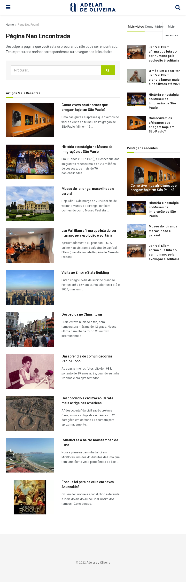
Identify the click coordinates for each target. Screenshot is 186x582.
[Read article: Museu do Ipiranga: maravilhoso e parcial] (30, 203)
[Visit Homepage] (93, 7)
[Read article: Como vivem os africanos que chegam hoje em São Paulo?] (30, 120)
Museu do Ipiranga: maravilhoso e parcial (163, 231)
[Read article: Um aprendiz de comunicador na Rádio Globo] (30, 371)
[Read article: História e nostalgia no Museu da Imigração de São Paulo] (30, 162)
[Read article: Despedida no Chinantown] (30, 329)
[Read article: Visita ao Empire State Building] (30, 287)
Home (10, 24)
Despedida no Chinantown (82, 314)
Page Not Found (28, 24)
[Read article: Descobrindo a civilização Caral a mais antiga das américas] (30, 413)
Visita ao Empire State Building (85, 272)
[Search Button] (177, 7)
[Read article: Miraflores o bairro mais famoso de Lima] (30, 455)
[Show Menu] (8, 7)
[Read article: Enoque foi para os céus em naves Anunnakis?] (30, 497)
